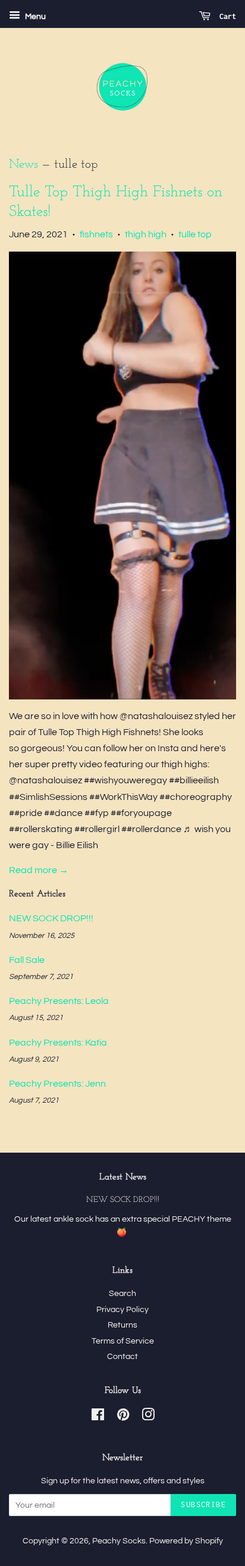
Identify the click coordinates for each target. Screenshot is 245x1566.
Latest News (122, 1177)
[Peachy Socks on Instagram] (148, 1417)
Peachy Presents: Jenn (57, 1083)
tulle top (195, 234)
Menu (34, 16)
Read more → (38, 870)
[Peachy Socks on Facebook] (98, 1417)
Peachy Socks (119, 1541)
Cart (225, 16)
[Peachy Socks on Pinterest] (123, 1417)
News (23, 164)
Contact (122, 1356)
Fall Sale (27, 960)
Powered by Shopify (186, 1541)
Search (122, 1293)
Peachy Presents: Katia (58, 1042)
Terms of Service (123, 1341)
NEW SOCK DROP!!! (51, 918)
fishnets (96, 234)
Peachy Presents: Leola (59, 1001)
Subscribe (203, 1504)
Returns (122, 1325)
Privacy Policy (122, 1309)
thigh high (146, 234)
